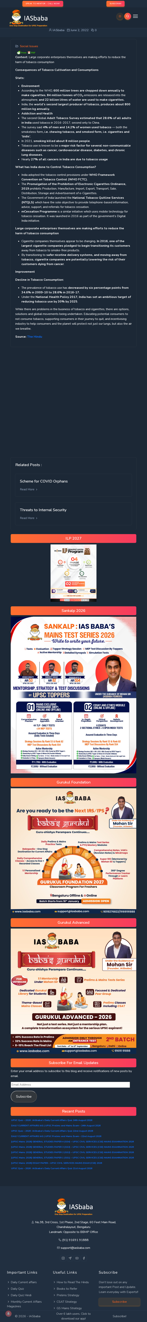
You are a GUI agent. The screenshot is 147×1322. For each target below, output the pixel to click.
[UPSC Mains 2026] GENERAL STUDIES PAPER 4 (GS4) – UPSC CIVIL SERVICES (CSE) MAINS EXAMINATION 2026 (72, 1141)
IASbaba (34, 1316)
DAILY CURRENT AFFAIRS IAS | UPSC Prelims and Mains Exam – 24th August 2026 (55, 1125)
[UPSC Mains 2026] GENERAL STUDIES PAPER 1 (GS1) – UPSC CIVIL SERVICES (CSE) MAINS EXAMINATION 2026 (72, 1157)
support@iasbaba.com (75, 1248)
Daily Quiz (17, 1289)
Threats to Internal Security (43, 510)
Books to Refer (67, 1289)
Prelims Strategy (68, 1295)
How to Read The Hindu (73, 1282)
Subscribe (24, 1096)
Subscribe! (119, 1316)
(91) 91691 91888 (75, 1240)
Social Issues (29, 46)
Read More (27, 489)
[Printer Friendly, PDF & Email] (26, 52)
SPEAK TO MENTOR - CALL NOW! (43, 3)
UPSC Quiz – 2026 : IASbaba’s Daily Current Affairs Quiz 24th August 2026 (51, 1120)
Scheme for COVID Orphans (44, 481)
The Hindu (34, 337)
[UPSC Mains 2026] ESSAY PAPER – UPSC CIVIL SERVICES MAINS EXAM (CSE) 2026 (56, 1163)
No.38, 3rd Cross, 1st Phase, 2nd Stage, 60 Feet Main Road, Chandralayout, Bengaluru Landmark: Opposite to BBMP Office (75, 1227)
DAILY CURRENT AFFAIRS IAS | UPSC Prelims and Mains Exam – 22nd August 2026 (56, 1136)
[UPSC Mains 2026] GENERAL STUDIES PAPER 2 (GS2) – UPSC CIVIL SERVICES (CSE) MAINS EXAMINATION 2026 (72, 1152)
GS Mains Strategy (69, 1308)
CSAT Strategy (67, 1302)
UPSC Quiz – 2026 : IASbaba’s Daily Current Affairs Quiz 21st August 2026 (51, 1168)
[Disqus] (73, 399)
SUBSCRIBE (116, 3)
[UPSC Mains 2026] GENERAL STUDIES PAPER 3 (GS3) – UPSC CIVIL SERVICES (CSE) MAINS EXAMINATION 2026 (72, 1146)
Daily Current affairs (24, 1282)
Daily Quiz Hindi (21, 1295)
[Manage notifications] (8, 1314)
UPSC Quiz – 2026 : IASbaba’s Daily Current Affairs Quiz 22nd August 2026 (52, 1130)
